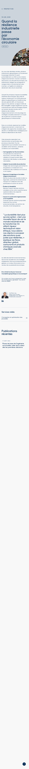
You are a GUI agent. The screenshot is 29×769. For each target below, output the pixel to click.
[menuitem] (14, 318)
